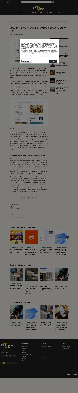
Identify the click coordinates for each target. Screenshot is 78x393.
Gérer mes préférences (26, 61)
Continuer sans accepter (54, 40)
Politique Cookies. (53, 52)
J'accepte (53, 61)
